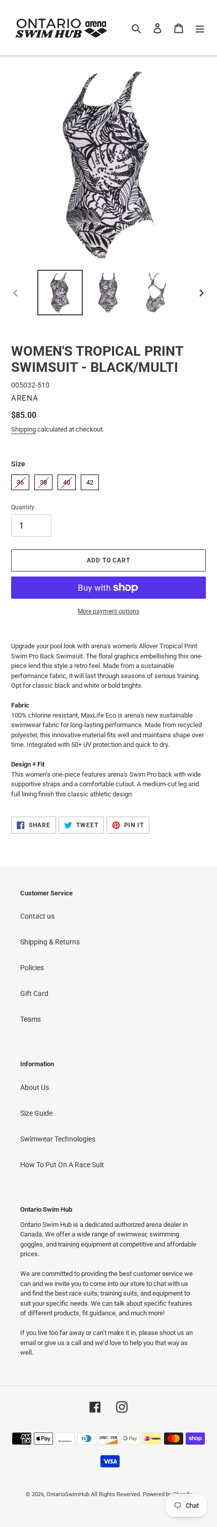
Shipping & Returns (50, 942)
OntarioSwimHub (67, 1494)
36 (20, 480)
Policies (32, 968)
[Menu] (199, 27)
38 (43, 480)
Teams (30, 1019)
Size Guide (36, 1113)
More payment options (108, 611)
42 (90, 480)
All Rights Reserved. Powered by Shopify (141, 1494)
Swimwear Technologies (57, 1139)
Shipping (23, 429)
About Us (34, 1087)
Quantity (22, 507)
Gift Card (34, 993)
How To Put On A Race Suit (62, 1165)
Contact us (37, 916)
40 (67, 480)
